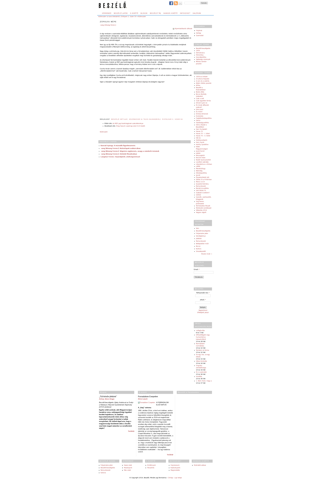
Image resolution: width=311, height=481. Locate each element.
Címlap (170, 478)
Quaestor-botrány (202, 184)
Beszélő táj (155, 13)
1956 (198, 50)
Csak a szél (200, 98)
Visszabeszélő (201, 251)
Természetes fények (203, 206)
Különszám (142, 16)
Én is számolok (201, 372)
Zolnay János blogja (106, 399)
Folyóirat (199, 30)
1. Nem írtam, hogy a (204, 381)
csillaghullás (200, 330)
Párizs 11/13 (200, 182)
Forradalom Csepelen (148, 396)
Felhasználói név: (203, 293)
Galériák (197, 13)
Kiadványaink (175, 468)
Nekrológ (199, 171)
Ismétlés (199, 376)
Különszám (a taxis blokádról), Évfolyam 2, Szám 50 (117, 16)
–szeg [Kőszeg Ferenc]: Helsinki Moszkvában (119, 154)
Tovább (130, 431)
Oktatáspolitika (201, 173)
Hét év (198, 138)
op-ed (198, 175)
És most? (199, 112)
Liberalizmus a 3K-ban (204, 164)
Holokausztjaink (201, 140)
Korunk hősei (200, 158)
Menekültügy (200, 168)
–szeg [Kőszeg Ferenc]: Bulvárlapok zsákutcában (121, 148)
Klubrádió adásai (200, 465)
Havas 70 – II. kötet (203, 136)
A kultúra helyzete (202, 79)
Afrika (198, 85)
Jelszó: (203, 300)
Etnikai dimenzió (202, 114)
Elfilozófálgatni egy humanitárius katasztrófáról (203, 337)
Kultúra (198, 249)
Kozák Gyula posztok (203, 160)
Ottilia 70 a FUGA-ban (204, 179)
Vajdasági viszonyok (203, 59)
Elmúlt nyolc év (201, 103)
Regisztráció (203, 310)
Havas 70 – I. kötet (203, 133)
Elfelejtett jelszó (203, 312)
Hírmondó (106, 13)
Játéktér (199, 238)
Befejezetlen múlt (202, 244)
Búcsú (198, 246)
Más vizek (127, 470)
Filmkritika (199, 55)
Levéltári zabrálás (202, 162)
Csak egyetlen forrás (203, 101)
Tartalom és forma (202, 350)
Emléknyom (151, 465)
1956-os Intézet (201, 76)
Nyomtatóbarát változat (183, 28)
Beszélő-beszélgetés (203, 48)
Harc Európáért (201, 129)
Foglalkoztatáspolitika (204, 118)
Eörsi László (142, 399)
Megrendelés (175, 470)
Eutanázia (199, 116)
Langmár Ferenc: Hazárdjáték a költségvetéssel (120, 157)
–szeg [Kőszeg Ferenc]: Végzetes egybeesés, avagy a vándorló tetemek (130, 151)
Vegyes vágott (201, 212)
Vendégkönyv (201, 236)
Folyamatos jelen (202, 233)
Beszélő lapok (121, 13)
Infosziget (185, 13)
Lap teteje (178, 478)
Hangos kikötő (170, 13)
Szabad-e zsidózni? (203, 193)
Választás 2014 (201, 210)
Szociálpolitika (201, 57)
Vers (197, 228)
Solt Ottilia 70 (201, 190)
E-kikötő (134, 13)
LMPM (198, 166)
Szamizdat (199, 35)
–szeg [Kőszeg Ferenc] (108, 25)
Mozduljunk (128, 468)
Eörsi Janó (199, 109)
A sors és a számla (202, 81)
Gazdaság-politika (202, 122)
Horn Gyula (200, 142)
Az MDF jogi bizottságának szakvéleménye (128, 123)
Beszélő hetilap (119, 119)
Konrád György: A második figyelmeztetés (118, 145)
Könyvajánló (200, 155)
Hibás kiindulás (201, 361)
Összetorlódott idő (202, 177)
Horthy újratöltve (202, 144)
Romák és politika (202, 188)
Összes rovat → (206, 254)
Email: (196, 269)
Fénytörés (150, 468)
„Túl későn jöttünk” (108, 396)
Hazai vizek (128, 465)
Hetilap (198, 33)
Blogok (144, 13)
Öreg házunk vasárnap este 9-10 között (130, 126)
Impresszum (175, 465)
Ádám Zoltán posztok (203, 83)
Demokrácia (200, 53)
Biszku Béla (200, 92)
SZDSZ (198, 195)
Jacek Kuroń (200, 151)
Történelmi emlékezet (203, 208)
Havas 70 (199, 131)
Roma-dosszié (201, 186)
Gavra (198, 120)
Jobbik (198, 153)
